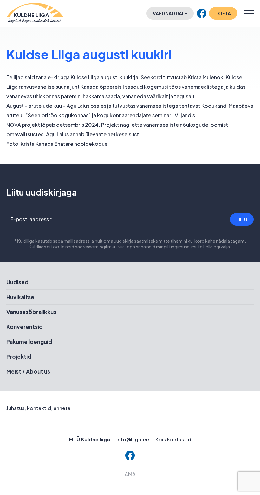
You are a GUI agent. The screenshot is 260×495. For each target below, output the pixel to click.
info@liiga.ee (132, 439)
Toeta (223, 13)
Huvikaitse (20, 296)
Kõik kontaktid (173, 439)
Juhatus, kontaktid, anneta (38, 408)
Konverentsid (24, 326)
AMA (130, 474)
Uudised (17, 282)
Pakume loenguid (29, 341)
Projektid (18, 356)
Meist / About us (28, 371)
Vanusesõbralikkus (31, 311)
